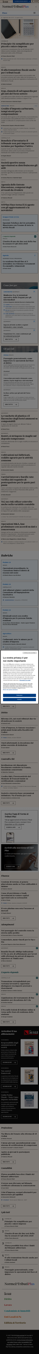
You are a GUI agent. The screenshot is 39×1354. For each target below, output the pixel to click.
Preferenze (19, 695)
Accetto (19, 699)
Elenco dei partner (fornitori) (10, 689)
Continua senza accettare (30, 652)
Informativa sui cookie (24, 680)
